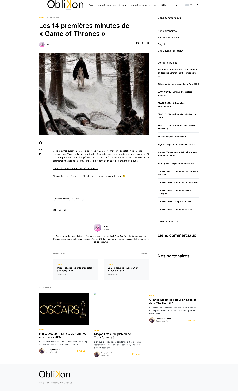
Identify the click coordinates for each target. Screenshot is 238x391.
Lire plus (81, 351)
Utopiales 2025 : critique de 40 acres (175, 209)
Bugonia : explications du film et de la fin (177, 144)
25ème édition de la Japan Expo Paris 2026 (178, 84)
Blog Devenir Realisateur (170, 50)
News (41, 18)
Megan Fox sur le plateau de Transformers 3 (112, 335)
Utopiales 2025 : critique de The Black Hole (178, 182)
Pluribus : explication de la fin (172, 136)
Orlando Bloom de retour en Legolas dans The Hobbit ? (172, 301)
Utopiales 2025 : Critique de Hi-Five (174, 201)
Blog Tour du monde (168, 37)
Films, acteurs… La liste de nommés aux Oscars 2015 (62, 335)
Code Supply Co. (66, 383)
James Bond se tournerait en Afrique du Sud (123, 269)
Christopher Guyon (53, 350)
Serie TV (78, 199)
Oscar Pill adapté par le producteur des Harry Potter (75, 269)
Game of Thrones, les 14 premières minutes (75, 168)
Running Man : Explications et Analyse (176, 163)
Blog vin (162, 44)
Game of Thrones (62, 199)
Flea (47, 45)
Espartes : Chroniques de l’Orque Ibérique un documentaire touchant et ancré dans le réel (178, 72)
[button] (40, 5)
